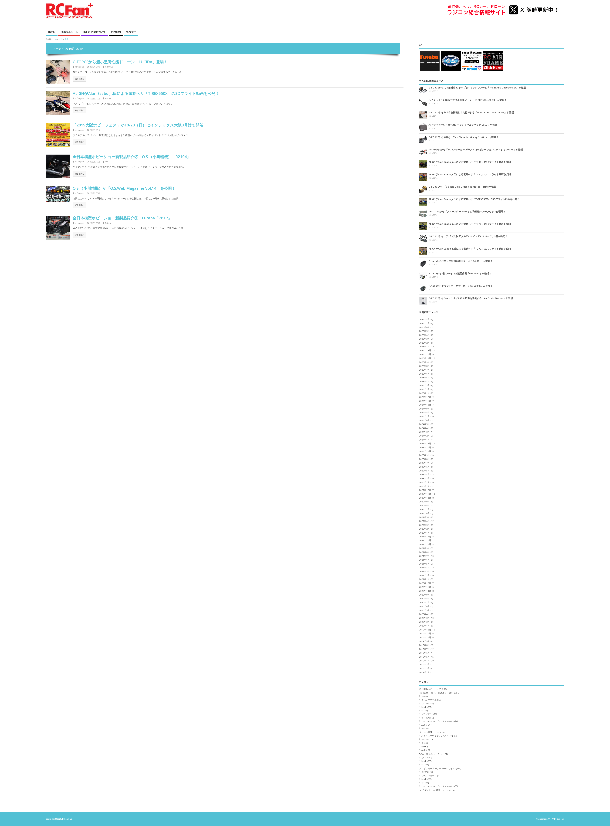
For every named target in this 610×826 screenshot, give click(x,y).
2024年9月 (424, 408)
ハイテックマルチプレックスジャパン (437, 721)
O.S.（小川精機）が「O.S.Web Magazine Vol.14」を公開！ (124, 188)
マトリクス (426, 717)
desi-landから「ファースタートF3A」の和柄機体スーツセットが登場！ (467, 211)
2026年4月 (424, 335)
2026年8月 (424, 319)
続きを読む (79, 78)
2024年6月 (424, 420)
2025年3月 (424, 385)
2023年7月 (424, 462)
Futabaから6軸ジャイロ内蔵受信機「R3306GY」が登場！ (460, 273)
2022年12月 (425, 490)
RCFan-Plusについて (94, 31)
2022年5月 (424, 517)
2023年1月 (424, 486)
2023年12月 (425, 443)
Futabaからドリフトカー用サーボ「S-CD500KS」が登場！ (461, 285)
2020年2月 (424, 621)
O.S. (107, 161)
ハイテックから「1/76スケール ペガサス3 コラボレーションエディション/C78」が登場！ (477, 149)
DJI (422, 746)
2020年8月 (424, 598)
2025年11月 (425, 354)
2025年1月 (424, 393)
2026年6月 (424, 327)
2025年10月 (425, 358)
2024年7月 (424, 416)
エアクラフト (427, 714)
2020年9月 (424, 594)
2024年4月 (424, 428)
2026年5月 (424, 331)
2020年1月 (424, 625)
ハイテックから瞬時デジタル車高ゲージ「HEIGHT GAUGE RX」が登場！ (468, 100)
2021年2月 (424, 575)
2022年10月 (425, 497)
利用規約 (116, 31)
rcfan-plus (79, 66)
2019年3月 (424, 664)
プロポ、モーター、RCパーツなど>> (437, 768)
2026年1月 (424, 346)
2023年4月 (424, 474)
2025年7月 (424, 369)
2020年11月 (425, 587)
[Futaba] (430, 70)
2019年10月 (425, 637)
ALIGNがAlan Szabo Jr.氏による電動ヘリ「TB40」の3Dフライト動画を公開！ (471, 161)
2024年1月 (424, 439)
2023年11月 (425, 447)
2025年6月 (424, 373)
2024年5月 (424, 424)
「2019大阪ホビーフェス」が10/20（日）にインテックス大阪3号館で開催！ (140, 125)
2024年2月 (424, 435)
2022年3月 (424, 525)
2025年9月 (424, 362)
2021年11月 (425, 540)
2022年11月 (425, 493)
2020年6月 (424, 606)
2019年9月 (424, 641)
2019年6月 (424, 652)
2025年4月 (424, 381)
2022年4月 (424, 521)
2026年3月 (424, 338)
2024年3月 (424, 431)
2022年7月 (424, 509)
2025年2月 (424, 389)
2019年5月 (424, 656)
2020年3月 (424, 617)
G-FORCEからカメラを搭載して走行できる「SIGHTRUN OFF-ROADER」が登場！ (472, 112)
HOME (51, 31)
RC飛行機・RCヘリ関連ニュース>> (436, 692)
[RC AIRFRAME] (493, 70)
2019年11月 (425, 633)
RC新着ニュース (69, 31)
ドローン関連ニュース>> (431, 732)
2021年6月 (424, 559)
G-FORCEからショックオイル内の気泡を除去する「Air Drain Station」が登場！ (472, 298)
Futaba (108, 223)
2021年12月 (425, 536)
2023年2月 (424, 482)
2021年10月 (425, 544)
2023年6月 (424, 466)
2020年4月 (424, 614)
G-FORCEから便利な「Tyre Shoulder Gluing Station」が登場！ (464, 137)
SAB (423, 696)
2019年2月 (424, 668)
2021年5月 (424, 563)
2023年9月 (424, 455)
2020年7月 (424, 602)
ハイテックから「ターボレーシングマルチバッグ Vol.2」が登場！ (464, 124)
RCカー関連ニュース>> (430, 754)
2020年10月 (425, 590)
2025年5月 (424, 377)
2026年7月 (424, 323)
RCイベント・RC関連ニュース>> (435, 790)
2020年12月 (425, 583)
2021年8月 (424, 552)
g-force (424, 757)
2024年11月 (425, 400)
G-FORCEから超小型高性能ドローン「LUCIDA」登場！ (120, 61)
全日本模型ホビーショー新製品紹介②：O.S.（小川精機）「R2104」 (132, 156)
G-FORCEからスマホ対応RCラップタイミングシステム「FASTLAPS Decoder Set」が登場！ (478, 87)
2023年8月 (424, 459)
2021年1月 (424, 579)
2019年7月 (424, 649)
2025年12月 (425, 350)
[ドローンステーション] (472, 70)
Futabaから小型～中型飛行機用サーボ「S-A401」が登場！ (461, 261)
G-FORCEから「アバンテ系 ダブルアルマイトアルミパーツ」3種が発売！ (468, 236)
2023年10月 (425, 451)
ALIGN (108, 98)
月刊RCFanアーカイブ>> (431, 688)
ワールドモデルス (429, 700)
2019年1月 (424, 672)
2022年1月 (424, 532)
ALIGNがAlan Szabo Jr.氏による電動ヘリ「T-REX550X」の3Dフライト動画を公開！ (146, 93)
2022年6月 (424, 513)
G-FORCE (109, 66)
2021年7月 (424, 556)
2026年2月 (424, 342)
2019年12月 (425, 629)
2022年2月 (424, 528)
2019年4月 (424, 660)
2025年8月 (424, 366)
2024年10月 (425, 404)
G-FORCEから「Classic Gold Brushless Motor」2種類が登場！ (463, 186)
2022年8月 (424, 505)
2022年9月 (424, 501)
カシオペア (426, 703)
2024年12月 (425, 397)
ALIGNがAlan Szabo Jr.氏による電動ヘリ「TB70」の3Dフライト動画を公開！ (471, 174)
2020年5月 (424, 610)
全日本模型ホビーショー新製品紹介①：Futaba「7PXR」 (122, 217)
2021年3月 (424, 571)
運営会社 (131, 31)
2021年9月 (424, 548)
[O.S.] (451, 70)
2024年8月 (424, 412)
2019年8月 (424, 645)
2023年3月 (424, 478)
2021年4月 (424, 567)
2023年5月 (424, 470)
